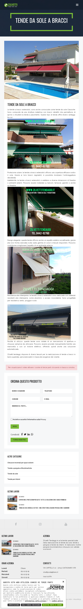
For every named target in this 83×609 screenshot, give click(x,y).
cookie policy (57, 601)
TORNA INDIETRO (19, 440)
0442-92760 (47, 576)
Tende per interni (13, 479)
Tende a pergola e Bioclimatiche (19, 468)
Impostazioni (14, 605)
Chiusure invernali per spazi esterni (20, 463)
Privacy (43, 419)
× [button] (63, 581)
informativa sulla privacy (35, 601)
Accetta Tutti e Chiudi (52, 605)
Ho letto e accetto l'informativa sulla (29, 419)
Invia (15, 426)
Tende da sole (12, 474)
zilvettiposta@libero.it (50, 572)
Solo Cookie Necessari (31, 605)
